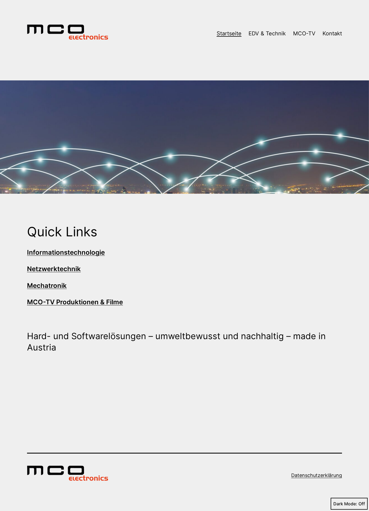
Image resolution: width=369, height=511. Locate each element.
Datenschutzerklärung (316, 475)
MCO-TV (304, 33)
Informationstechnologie (66, 252)
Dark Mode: (345, 503)
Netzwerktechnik (54, 269)
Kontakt (332, 33)
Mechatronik (47, 285)
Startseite (229, 33)
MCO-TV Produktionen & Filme (75, 302)
